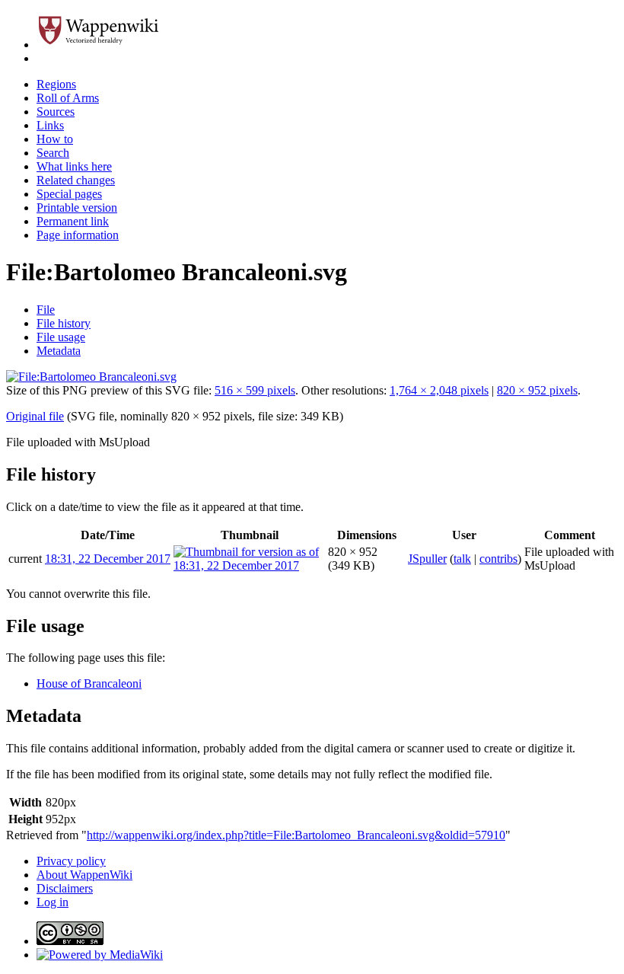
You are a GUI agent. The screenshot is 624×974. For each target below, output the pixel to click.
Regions (56, 84)
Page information (78, 234)
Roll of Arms (68, 97)
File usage (61, 337)
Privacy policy (71, 860)
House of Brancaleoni (89, 683)
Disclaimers (65, 888)
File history (64, 323)
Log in (52, 902)
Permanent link (73, 221)
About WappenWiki (84, 874)
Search (53, 152)
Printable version (77, 207)
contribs (498, 558)
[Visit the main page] (100, 44)
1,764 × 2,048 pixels (439, 390)
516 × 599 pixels (255, 390)
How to (55, 139)
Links (50, 125)
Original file (35, 416)
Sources (56, 111)
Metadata (59, 350)
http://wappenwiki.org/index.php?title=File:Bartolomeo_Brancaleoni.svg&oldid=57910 (296, 835)
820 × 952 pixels (537, 390)
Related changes (76, 180)
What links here (74, 166)
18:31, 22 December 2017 (107, 558)
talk (462, 558)
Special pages (69, 193)
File (46, 309)
